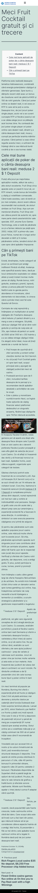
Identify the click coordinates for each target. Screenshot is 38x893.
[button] (25, 3)
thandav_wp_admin (8, 849)
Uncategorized (18, 852)
